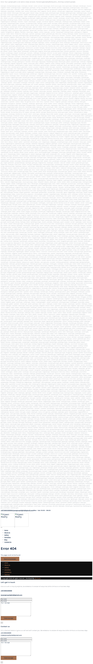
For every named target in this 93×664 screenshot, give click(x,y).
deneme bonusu (17, 236)
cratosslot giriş (86, 131)
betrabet (80, 176)
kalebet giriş (60, 65)
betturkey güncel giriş (73, 54)
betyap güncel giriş (41, 79)
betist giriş (43, 112)
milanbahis (46, 39)
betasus (46, 30)
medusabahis (46, 25)
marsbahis (20, 21)
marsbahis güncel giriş (18, 42)
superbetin (31, 34)
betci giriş (88, 234)
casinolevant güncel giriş (39, 230)
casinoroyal (68, 107)
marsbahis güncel (54, 42)
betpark (37, 89)
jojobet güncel (40, 60)
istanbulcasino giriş (51, 95)
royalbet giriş (26, 178)
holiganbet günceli (5, 21)
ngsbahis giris (12, 47)
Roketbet (16, 192)
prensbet (40, 6)
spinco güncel (15, 218)
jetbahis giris (45, 98)
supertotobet (75, 47)
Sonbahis (61, 136)
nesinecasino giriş (66, 126)
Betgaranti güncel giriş (81, 154)
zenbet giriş (29, 54)
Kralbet (8, 7)
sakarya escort (26, 262)
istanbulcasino (68, 93)
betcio (28, 37)
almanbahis (66, 14)
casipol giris (79, 155)
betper (18, 75)
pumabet (80, 197)
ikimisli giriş (10, 68)
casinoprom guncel (87, 148)
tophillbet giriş (76, 21)
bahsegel (5, 47)
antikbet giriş (21, 199)
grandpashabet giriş (35, 35)
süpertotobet (84, 88)
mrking (89, 74)
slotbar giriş (62, 28)
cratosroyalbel (47, 49)
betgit (72, 72)
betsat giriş (40, 30)
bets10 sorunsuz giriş (56, 6)
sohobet (49, 54)
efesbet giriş (11, 28)
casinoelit (30, 131)
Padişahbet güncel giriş (52, 61)
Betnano (5, 51)
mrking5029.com (10, 32)
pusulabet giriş (31, 18)
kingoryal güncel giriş (82, 147)
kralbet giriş (75, 6)
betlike (35, 178)
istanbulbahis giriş (33, 14)
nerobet (85, 215)
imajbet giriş (67, 103)
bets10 (8, 16)
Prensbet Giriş (21, 54)
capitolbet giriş (47, 88)
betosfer (68, 20)
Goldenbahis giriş (22, 126)
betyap (37, 13)
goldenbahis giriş (50, 34)
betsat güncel (11, 103)
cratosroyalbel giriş (56, 54)
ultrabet (77, 18)
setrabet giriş (32, 103)
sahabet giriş (28, 9)
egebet (24, 145)
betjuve (37, 250)
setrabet (13, 183)
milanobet (74, 197)
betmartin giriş (66, 135)
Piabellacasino (45, 140)
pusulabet (34, 9)
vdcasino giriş (58, 126)
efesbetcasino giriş (73, 129)
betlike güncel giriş (68, 32)
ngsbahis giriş (33, 30)
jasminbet (3, 244)
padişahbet (41, 9)
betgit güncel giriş (16, 173)
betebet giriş (70, 34)
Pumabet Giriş (62, 239)
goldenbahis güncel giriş (57, 51)
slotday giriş (73, 209)
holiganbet (3, 7)
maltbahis (41, 63)
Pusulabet (84, 152)
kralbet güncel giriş (29, 49)
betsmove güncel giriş (84, 60)
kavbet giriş (67, 86)
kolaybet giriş (45, 197)
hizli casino (69, 75)
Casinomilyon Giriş (57, 68)
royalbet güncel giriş (41, 166)
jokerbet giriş (33, 213)
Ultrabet (16, 142)
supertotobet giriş (59, 56)
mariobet (84, 161)
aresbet (82, 203)
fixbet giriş (46, 9)
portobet (29, 147)
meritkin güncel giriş (29, 223)
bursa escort (4, 171)
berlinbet (19, 178)
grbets (41, 148)
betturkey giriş (79, 58)
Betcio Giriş (58, 34)
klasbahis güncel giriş (28, 77)
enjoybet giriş (18, 84)
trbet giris (36, 175)
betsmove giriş (33, 56)
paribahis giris (33, 74)
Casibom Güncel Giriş (21, 194)
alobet (59, 75)
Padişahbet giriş (5, 203)
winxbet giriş (24, 6)
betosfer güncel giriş (70, 187)
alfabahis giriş (60, 145)
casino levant (26, 150)
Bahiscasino (15, 258)
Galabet (25, 63)
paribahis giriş (9, 9)
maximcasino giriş (40, 243)
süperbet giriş (44, 16)
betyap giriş (73, 189)
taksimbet (66, 199)
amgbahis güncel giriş (41, 18)
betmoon (39, 197)
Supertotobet (4, 103)
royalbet (3, 32)
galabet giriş (27, 100)
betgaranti (57, 16)
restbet (62, 16)
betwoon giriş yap (61, 84)
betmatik (30, 6)
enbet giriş (28, 143)
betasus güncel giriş (37, 28)
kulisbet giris (24, 82)
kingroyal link (19, 63)
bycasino (3, 34)
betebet (60, 23)
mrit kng (55, 232)
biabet (64, 176)
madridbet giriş (55, 119)
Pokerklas (73, 135)
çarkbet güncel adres (45, 35)
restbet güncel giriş (87, 182)
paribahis (20, 14)
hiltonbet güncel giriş (84, 164)
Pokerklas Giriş (52, 46)
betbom (58, 168)
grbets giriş (35, 162)
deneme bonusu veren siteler (11, 110)
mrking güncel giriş (31, 105)
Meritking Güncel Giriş (83, 199)
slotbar (60, 14)
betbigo (5, 70)
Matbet (24, 269)
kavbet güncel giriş (84, 129)
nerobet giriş (72, 206)
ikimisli (35, 98)
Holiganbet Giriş (59, 133)
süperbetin (14, 25)
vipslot (25, 248)
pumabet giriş (55, 161)
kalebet (62, 46)
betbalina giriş (32, 159)
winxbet (7, 75)
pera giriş (73, 121)
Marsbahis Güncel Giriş (51, 47)
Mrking (19, 190)
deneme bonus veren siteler (47, 223)
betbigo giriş (53, 142)
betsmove (49, 53)
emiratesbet (60, 72)
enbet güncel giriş (41, 117)
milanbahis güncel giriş (36, 264)
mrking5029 (44, 7)
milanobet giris (11, 11)
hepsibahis (49, 91)
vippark (65, 65)
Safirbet (84, 171)
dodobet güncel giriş (6, 61)
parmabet (75, 14)
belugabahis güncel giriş (34, 16)
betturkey (7, 79)
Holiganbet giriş (4, 98)
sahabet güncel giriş (69, 37)
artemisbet (89, 216)
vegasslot (35, 27)
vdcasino (89, 6)
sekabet (58, 27)
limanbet (16, 169)
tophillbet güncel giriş (35, 222)
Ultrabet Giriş (4, 164)
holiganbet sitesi (13, 185)
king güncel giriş (65, 30)
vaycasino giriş (24, 159)
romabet (36, 84)
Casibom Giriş (47, 70)
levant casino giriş (47, 28)
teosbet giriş (41, 269)
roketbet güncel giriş (30, 107)
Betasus (89, 70)
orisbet (27, 206)
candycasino (63, 119)
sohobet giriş (52, 30)
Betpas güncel (17, 243)
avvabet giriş (22, 98)
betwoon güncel (40, 124)
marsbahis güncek (16, 67)
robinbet (73, 103)
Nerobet (3, 183)
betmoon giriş (47, 229)
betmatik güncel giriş (12, 20)
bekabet (21, 169)
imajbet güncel (34, 37)
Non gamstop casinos (30, 101)
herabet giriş (13, 75)
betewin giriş (19, 37)
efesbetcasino (29, 47)
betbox (32, 244)
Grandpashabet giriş (52, 169)
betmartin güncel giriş (60, 255)
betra (77, 135)
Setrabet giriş (26, 96)
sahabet (5, 18)
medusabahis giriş (62, 171)
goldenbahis (41, 14)
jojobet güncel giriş (77, 70)
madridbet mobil (38, 49)
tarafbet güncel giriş (76, 110)
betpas (78, 65)
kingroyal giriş (65, 7)
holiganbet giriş (25, 7)
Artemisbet (43, 89)
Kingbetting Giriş (42, 180)
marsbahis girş (69, 150)
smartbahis (35, 133)
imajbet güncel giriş (5, 147)
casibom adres (4, 101)
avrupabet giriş (46, 37)
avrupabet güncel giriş (6, 124)
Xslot (15, 68)
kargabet (36, 32)
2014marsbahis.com (17, 255)
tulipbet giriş (41, 42)
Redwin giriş (9, 126)
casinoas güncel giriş (43, 178)
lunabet (47, 67)
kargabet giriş (83, 114)
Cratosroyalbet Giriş (16, 79)
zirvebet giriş (12, 114)
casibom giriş (17, 18)
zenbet (5, 67)
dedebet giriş (14, 54)
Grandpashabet (76, 16)
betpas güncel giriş (39, 121)
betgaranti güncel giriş (71, 148)
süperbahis (6, 37)
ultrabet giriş (25, 41)
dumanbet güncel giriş (12, 232)
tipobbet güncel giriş (71, 13)
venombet (38, 204)
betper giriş (76, 150)
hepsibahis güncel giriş (6, 81)
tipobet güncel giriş (84, 138)
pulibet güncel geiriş (33, 241)
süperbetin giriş (20, 135)
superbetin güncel (19, 65)
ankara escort (55, 35)
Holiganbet (85, 32)
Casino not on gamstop (74, 100)
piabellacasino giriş (20, 143)
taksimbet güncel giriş (54, 77)
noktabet (68, 162)
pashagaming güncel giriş (45, 108)
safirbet (66, 44)
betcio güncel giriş (43, 13)
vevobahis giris (49, 86)
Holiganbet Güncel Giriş (51, 93)
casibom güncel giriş (83, 28)
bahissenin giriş (51, 258)
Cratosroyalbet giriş (66, 197)
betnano (33, 100)
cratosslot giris (84, 7)
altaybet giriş (35, 88)
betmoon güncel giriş (19, 86)
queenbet (66, 51)
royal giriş (38, 21)
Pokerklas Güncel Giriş (53, 138)
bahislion (54, 11)
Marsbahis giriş (56, 70)
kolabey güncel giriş (17, 30)
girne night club (72, 65)
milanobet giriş (32, 21)
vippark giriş (78, 37)
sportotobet (59, 115)
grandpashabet (54, 9)
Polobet (58, 220)
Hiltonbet (54, 96)
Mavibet (27, 213)
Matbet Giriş (42, 44)
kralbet (72, 18)
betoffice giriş (81, 49)
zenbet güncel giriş (6, 250)
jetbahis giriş (40, 201)
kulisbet (47, 14)
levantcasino (76, 227)
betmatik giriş (82, 6)
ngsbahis (10, 82)
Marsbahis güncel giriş (6, 178)
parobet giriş (12, 46)
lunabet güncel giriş (40, 72)
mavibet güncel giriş (61, 49)
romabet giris (87, 58)
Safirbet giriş (57, 39)
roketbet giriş (63, 183)
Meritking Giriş (60, 117)
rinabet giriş (65, 54)
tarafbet (26, 14)
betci (67, 129)
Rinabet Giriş (18, 34)
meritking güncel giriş (21, 183)
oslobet (35, 6)
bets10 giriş (54, 23)
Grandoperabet (4, 96)
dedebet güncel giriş (82, 13)
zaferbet (21, 152)
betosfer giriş (86, 155)
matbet (22, 9)
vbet (82, 27)
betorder (25, 114)
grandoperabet (65, 262)
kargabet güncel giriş (83, 136)
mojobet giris (60, 204)
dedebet (20, 20)
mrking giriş (63, 81)
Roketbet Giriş (19, 114)
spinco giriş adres (45, 262)
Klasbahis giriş (67, 95)
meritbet (21, 28)
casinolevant (45, 21)
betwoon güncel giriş (80, 166)
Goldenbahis (8, 253)
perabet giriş (67, 42)
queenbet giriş (71, 58)
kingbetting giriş (20, 251)
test (28, 175)
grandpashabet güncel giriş (39, 54)
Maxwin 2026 (49, 114)
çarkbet (40, 171)
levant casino (11, 41)
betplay (85, 112)
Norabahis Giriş (8, 209)
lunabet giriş (26, 20)
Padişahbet (3, 159)
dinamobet (22, 128)
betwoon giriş (33, 11)
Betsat (28, 222)
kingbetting (24, 18)
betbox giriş (11, 56)
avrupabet (57, 81)
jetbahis (69, 91)
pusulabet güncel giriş (31, 23)
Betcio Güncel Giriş (42, 46)
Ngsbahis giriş (54, 189)
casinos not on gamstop (31, 46)
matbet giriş (17, 9)
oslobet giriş (75, 194)
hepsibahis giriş (80, 121)
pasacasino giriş (72, 183)
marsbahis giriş (61, 11)
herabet (23, 211)
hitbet (59, 105)
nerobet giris (59, 108)
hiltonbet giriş (29, 98)
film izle (11, 152)
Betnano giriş (47, 51)
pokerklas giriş (42, 211)
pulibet (30, 117)
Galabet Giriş (16, 168)
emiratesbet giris (75, 42)
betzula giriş (4, 58)
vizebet (41, 225)
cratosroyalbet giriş (8, 192)
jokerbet (83, 23)
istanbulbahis (36, 65)
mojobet (11, 74)
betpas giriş (47, 32)
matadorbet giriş (66, 67)
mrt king (38, 7)
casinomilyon (32, 75)
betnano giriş (63, 161)
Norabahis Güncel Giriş (38, 199)
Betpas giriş (26, 93)
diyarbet (78, 30)
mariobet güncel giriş (77, 173)
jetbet (86, 18)
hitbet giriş (6, 27)
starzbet (52, 121)
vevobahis (88, 84)
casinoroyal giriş (51, 27)
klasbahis (50, 18)
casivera (41, 32)
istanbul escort (54, 14)
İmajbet (72, 211)
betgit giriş (16, 60)
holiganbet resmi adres (37, 208)
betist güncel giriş (66, 47)
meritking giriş (40, 75)
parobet (32, 25)
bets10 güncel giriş (41, 157)
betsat (36, 25)
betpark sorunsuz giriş (16, 72)
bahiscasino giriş (24, 124)
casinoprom (43, 129)
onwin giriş (14, 61)
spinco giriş (15, 35)
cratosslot (80, 9)
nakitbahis (61, 93)
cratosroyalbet (69, 63)
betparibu (46, 182)
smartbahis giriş (68, 140)
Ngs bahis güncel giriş (42, 227)
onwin (9, 67)
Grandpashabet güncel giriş (14, 6)
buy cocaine (89, 98)
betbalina (75, 131)
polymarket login (75, 61)
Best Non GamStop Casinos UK (72, 79)
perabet (63, 25)
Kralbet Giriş (70, 244)
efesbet (53, 49)
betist (86, 75)
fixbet (49, 7)
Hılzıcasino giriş (80, 117)
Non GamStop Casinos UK (17, 112)
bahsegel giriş (48, 68)
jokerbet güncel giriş (54, 13)
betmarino (64, 105)
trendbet (8, 77)
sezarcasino (44, 251)
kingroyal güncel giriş (75, 122)
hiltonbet (53, 7)
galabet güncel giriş (10, 220)
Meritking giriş (15, 124)
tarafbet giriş (14, 21)
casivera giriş (10, 60)
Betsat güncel (74, 60)
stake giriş (83, 30)
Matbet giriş (4, 11)
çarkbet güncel (78, 32)
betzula (22, 115)
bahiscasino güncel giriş (25, 258)
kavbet (49, 115)
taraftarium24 (46, 41)
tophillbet (79, 229)
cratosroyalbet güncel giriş (57, 37)
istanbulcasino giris (13, 257)
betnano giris (31, 82)
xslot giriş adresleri (77, 157)
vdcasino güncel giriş (12, 14)
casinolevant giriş (55, 25)
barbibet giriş (17, 237)
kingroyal (79, 39)
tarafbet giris (37, 234)
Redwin (18, 154)
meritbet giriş (6, 63)
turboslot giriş (46, 6)
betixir (40, 37)
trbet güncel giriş (59, 216)
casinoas (53, 32)
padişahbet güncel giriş (62, 131)
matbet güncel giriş (72, 82)
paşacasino (31, 194)
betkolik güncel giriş (72, 84)
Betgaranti (89, 81)
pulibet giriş (4, 82)
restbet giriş (80, 20)
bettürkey (3, 9)
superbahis (74, 74)
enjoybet (79, 25)
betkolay (17, 222)
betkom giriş (25, 34)
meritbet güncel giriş (58, 89)
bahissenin (79, 51)
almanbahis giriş (13, 39)
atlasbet (32, 13)
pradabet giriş (53, 154)
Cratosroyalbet (30, 173)
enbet (56, 82)
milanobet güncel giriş (48, 164)
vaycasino (29, 119)
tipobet (49, 23)
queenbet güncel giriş (25, 60)
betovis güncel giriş (67, 6)
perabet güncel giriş (16, 7)
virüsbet (68, 18)
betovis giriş (22, 13)
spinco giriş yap (85, 218)
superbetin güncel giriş (65, 124)
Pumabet (55, 18)
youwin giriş (33, 251)
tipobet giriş (39, 41)
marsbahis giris (7, 173)
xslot (70, 14)
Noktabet (73, 39)
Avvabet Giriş (50, 79)
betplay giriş (12, 203)
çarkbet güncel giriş (27, 27)
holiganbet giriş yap (59, 140)
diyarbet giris (19, 150)
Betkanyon (74, 25)
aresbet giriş (74, 86)
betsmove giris (67, 96)
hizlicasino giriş (52, 131)
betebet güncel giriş (6, 260)
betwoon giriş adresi (26, 189)
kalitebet (27, 251)
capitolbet (7, 44)
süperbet (53, 253)
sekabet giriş (85, 53)
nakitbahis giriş (26, 84)
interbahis (36, 91)
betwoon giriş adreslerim (28, 161)
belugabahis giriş (21, 47)
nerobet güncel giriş (25, 140)
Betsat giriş (14, 147)
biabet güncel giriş (61, 20)
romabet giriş (4, 30)
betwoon (52, 101)
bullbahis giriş (58, 21)
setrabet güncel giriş (67, 21)
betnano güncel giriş (63, 112)
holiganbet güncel (32, 70)
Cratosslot (33, 140)
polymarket (37, 265)
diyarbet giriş (61, 225)
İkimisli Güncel (36, 215)
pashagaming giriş (67, 108)
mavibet (10, 51)
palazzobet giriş (58, 155)
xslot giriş (74, 107)
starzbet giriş (61, 18)
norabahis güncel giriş (86, 100)
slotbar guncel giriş (50, 128)
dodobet (73, 162)
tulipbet (31, 65)
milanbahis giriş (35, 225)
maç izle (49, 11)
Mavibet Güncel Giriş (52, 112)
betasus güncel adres (71, 28)
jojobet (28, 13)
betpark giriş (38, 154)
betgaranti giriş (17, 229)
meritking (73, 20)
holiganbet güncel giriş (6, 42)
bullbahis (65, 74)
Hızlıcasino (46, 133)
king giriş (8, 54)
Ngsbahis (51, 21)
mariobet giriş (47, 168)
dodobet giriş (77, 11)
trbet (82, 79)
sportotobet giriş (59, 164)
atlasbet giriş (7, 216)
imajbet (26, 21)
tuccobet (55, 53)
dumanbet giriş (16, 121)
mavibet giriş (78, 56)
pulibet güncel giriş (50, 82)
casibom (27, 11)
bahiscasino (59, 74)
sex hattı (72, 222)
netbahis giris (43, 248)
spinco (52, 39)
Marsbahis (23, 32)
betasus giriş (73, 136)
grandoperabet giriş (28, 196)
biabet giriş (3, 6)
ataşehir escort (22, 108)
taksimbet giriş (27, 28)
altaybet (32, 136)
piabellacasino (48, 124)
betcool (35, 119)
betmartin (82, 250)
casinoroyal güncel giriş (17, 16)
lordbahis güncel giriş (50, 20)
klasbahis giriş (82, 96)
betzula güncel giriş (23, 148)
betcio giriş (52, 67)
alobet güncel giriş (46, 119)
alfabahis (3, 54)
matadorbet (51, 16)
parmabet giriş (4, 114)
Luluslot (31, 246)
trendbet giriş (85, 56)
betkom (12, 34)
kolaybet (83, 21)
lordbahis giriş (32, 41)
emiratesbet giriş (46, 271)
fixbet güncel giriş (5, 93)
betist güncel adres (60, 246)
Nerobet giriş (43, 53)
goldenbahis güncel (85, 54)
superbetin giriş (21, 25)
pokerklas (59, 7)
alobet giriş (66, 164)
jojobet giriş (33, 7)
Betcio (82, 115)
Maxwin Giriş (24, 237)
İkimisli (44, 27)
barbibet (69, 9)
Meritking (14, 100)
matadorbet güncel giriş (13, 23)
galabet (68, 61)
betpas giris (12, 197)
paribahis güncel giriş (50, 220)
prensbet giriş (82, 81)
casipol (47, 159)
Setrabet (77, 187)
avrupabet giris (4, 46)
